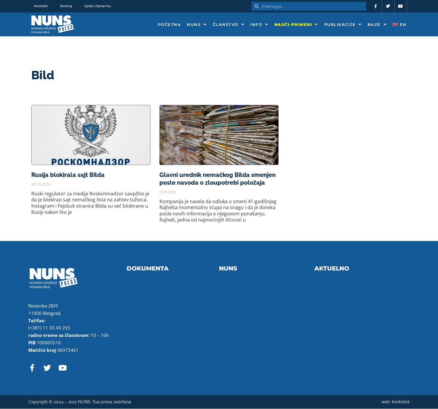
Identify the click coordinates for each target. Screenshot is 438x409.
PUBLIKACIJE (340, 24)
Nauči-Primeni (293, 24)
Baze (374, 24)
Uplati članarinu (97, 6)
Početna (169, 24)
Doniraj (66, 6)
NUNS (194, 24)
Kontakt (41, 6)
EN (402, 24)
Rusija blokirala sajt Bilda (68, 174)
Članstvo (225, 24)
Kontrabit (401, 401)
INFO (256, 24)
